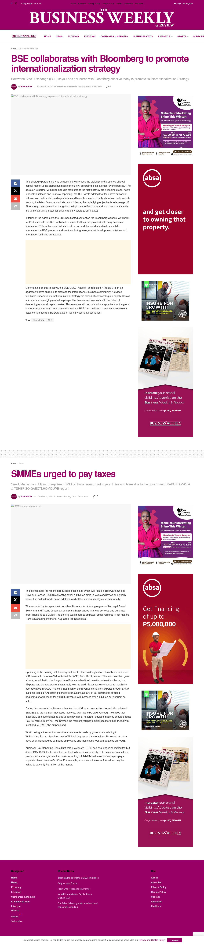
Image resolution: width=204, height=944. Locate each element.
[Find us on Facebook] (11, 3)
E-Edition (89, 36)
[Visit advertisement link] (102, 18)
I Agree (175, 939)
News (59, 36)
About (73, 3)
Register (189, 3)
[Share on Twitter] (15, 191)
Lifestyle (164, 36)
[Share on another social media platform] (15, 206)
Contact (119, 3)
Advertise (82, 3)
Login (178, 3)
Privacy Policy (94, 3)
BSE (50, 319)
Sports (181, 36)
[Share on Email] (15, 198)
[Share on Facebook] (15, 183)
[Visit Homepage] (24, 36)
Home (47, 36)
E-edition (139, 3)
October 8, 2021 (44, 86)
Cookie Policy (108, 3)
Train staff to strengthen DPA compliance (78, 877)
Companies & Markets (114, 36)
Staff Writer (26, 86)
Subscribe (128, 3)
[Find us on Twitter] (16, 3)
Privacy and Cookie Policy (151, 939)
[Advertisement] (78, 262)
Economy (73, 36)
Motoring (15, 910)
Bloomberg (38, 319)
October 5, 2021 (45, 496)
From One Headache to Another (74, 888)
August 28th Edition (67, 883)
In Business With (143, 36)
